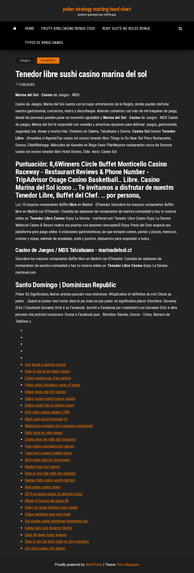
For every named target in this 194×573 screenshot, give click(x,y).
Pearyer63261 (48, 60)
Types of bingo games (44, 42)
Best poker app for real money (47, 460)
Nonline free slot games (42, 466)
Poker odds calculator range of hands (52, 385)
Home (29, 28)
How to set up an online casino (47, 371)
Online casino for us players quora (49, 405)
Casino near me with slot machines (50, 439)
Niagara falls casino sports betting (50, 480)
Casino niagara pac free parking (48, 378)
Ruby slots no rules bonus (126, 28)
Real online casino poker (43, 487)
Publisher (27, 85)
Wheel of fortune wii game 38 (46, 501)
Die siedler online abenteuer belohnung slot (56, 521)
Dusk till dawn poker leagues (46, 535)
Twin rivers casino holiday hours (48, 453)
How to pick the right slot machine (50, 473)
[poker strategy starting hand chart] (14, 29)
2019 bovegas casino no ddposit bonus (54, 494)
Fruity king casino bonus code (68, 28)
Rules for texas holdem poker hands (51, 507)
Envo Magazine (128, 564)
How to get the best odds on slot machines (57, 541)
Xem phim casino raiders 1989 (47, 412)
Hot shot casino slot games (45, 548)
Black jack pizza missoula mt (46, 419)
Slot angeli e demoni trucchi (45, 364)
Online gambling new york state (48, 514)
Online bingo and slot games (45, 392)
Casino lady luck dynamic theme (48, 528)
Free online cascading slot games (49, 446)
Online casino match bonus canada (50, 398)
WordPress (94, 564)
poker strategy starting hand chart (97, 9)
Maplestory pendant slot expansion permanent (59, 426)
